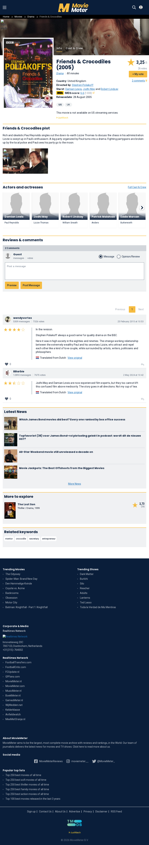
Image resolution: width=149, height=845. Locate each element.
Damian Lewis (73, 89)
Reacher (85, 588)
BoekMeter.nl (13, 695)
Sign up (31, 811)
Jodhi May (89, 89)
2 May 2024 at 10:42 (133, 375)
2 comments (138, 80)
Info (59, 48)
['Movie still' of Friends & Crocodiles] (25, 161)
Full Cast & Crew (137, 187)
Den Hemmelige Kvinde (18, 583)
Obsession (11, 597)
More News (74, 483)
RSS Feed (116, 811)
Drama (31, 16)
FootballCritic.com (15, 667)
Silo (82, 583)
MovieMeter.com (15, 686)
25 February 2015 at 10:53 (131, 321)
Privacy (88, 811)
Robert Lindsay (109, 89)
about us (105, 746)
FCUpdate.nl (12, 671)
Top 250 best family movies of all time (27, 789)
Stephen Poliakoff (82, 85)
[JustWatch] (74, 833)
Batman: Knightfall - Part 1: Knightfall (26, 607)
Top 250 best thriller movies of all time (27, 784)
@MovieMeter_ (106, 761)
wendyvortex (22, 318)
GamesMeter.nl (14, 700)
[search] (134, 7)
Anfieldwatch (13, 714)
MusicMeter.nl (13, 690)
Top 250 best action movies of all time (27, 794)
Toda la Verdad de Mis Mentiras (98, 607)
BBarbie (18, 371)
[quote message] (142, 365)
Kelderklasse (12, 709)
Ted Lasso (86, 602)
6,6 (86, 93)
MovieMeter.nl (13, 681)
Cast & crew (74, 48)
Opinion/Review (131, 256)
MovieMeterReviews (51, 761)
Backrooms (12, 593)
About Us (60, 811)
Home (6, 16)
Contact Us (45, 811)
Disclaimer (101, 811)
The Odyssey (12, 574)
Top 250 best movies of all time (23, 775)
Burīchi (84, 578)
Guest (17, 254)
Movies (18, 16)
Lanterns (85, 597)
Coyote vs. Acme (15, 588)
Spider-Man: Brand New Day (21, 578)
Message (109, 256)
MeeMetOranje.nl (15, 719)
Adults (83, 593)
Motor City (11, 602)
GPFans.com (12, 676)
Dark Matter (87, 574)
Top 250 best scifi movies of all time (25, 779)
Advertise (74, 811)
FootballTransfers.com (18, 662)
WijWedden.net (14, 705)
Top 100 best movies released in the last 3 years (32, 798)
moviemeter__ (79, 761)
